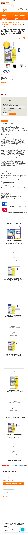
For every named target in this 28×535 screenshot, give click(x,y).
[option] (14, 52)
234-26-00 (22, 10)
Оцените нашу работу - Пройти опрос (13, 483)
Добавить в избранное (24, 38)
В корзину (12, 114)
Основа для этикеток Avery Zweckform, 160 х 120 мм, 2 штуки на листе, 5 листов (14, 392)
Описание (4, 121)
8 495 (8, 480)
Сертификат (5, 123)
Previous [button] (3, 66)
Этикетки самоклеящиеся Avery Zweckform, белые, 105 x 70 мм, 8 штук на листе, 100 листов (14, 436)
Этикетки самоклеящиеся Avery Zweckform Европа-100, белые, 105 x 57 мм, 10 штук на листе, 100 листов (14, 242)
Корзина (5, 9)
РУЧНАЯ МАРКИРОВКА (19, 13)
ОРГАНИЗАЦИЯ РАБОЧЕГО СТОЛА (20, 19)
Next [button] (25, 66)
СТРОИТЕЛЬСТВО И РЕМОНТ (20, 15)
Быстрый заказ (5, 11)
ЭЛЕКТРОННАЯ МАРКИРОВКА (7, 13)
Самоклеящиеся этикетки (6, 24)
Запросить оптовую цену (7, 110)
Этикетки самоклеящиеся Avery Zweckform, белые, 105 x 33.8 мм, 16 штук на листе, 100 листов (14, 317)
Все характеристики (5, 82)
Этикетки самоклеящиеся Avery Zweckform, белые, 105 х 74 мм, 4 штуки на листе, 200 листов (14, 354)
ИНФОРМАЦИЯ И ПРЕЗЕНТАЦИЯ (4, 19)
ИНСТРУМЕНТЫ (4, 15)
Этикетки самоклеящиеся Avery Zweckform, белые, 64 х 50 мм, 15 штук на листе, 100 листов (14, 279)
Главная (2, 22)
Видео (19, 121)
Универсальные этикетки (16, 24)
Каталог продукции (8, 22)
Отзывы (11, 123)
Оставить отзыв (20, 38)
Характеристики (12, 121)
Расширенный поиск (23, 5)
